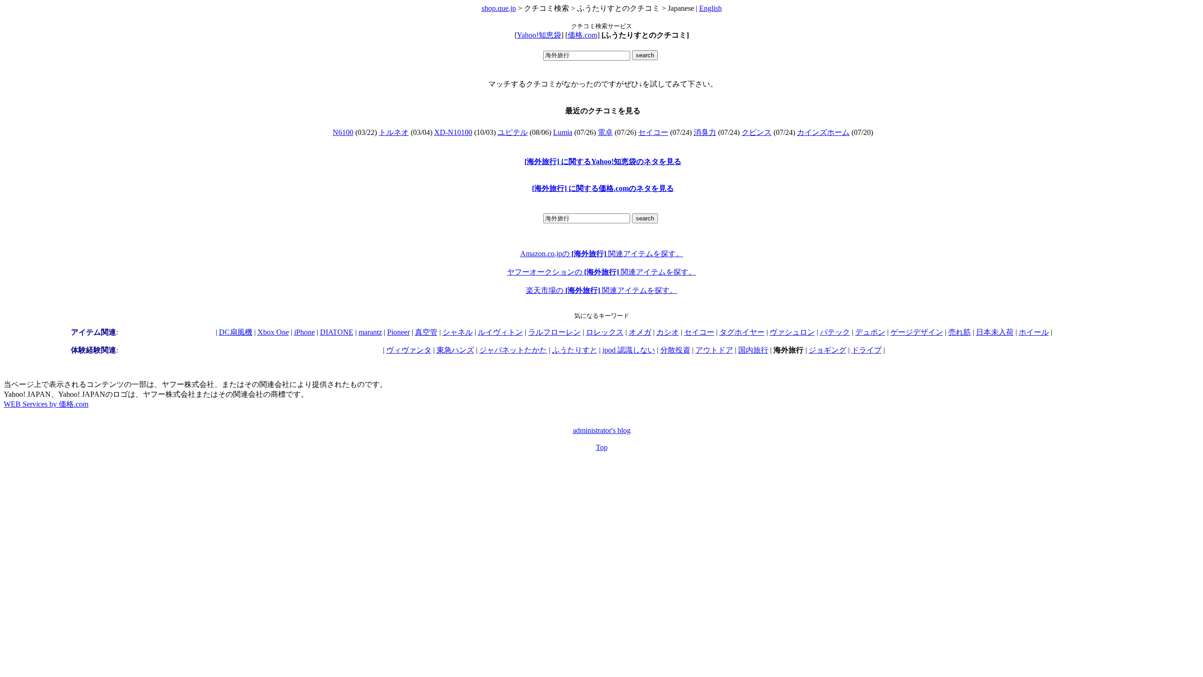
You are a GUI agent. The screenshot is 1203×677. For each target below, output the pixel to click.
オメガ (640, 332)
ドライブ (866, 350)
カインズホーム (823, 132)
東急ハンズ (455, 350)
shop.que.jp (499, 8)
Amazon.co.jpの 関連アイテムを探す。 (601, 254)
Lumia (562, 132)
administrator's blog (602, 430)
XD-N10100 (453, 132)
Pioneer (398, 332)
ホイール (1034, 332)
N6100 (343, 132)
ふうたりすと (574, 350)
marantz (370, 332)
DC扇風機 (235, 332)
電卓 (605, 132)
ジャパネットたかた (513, 350)
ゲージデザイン (917, 332)
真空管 (426, 332)
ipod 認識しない (628, 350)
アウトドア (714, 350)
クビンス (757, 132)
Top (602, 447)
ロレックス (605, 332)
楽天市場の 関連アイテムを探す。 (601, 290)
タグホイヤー (742, 332)
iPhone (304, 332)
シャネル (458, 332)
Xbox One (273, 332)
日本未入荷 (995, 332)
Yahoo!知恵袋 (539, 35)
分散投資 (675, 350)
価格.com (582, 35)
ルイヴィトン (500, 332)
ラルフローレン (554, 332)
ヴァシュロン (792, 332)
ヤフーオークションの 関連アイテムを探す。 (601, 272)
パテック (835, 332)
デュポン (870, 332)
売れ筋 (959, 332)
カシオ (667, 332)
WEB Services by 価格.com (46, 404)
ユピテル (513, 132)
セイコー (653, 132)
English (710, 8)
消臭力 (705, 132)
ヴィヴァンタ (408, 350)
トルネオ (394, 132)
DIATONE (336, 332)
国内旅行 (753, 350)
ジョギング (827, 350)
